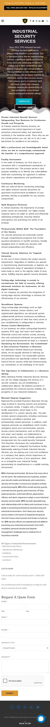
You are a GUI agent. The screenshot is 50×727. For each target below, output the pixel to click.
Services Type (8, 643)
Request (6, 657)
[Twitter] (33, 21)
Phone (4, 630)
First (3, 611)
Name (4, 602)
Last (27, 611)
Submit (9, 693)
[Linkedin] (39, 21)
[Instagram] (36, 21)
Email (4, 617)
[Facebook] (30, 21)
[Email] (43, 21)
